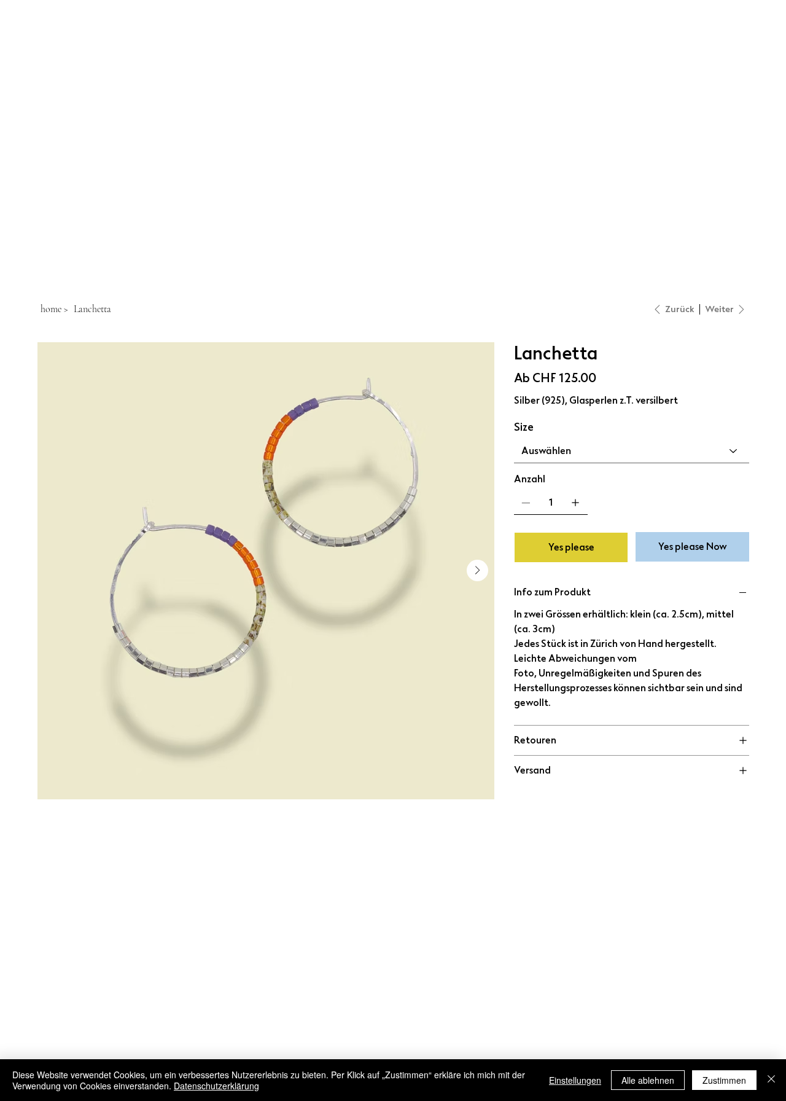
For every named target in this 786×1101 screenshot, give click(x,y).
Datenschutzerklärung (216, 1085)
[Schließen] (771, 1080)
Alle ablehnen (647, 1080)
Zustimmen (724, 1080)
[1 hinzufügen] (575, 502)
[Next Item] (477, 570)
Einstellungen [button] (575, 1080)
